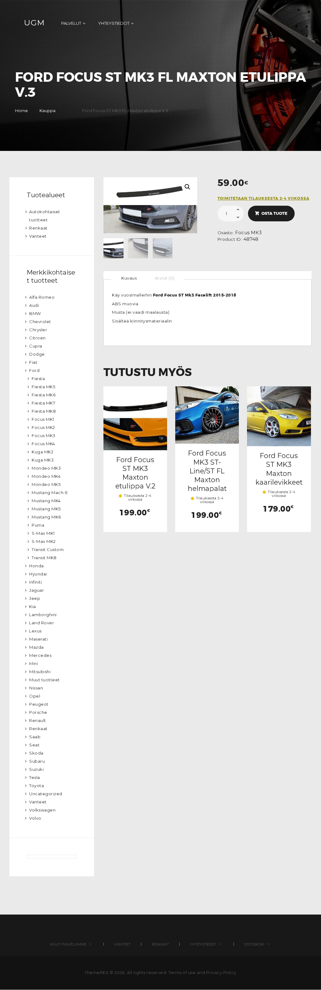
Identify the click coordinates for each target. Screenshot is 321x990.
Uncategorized (45, 793)
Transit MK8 (44, 557)
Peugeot (39, 704)
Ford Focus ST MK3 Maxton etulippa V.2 (135, 473)
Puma (38, 525)
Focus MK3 (248, 232)
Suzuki (36, 769)
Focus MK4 (43, 443)
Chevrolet (40, 321)
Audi (34, 305)
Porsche (38, 712)
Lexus (35, 630)
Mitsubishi (39, 671)
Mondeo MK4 (46, 476)
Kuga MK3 (43, 459)
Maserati (38, 639)
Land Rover (41, 622)
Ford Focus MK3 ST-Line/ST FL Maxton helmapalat (207, 470)
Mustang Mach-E (50, 492)
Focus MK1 (43, 419)
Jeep (34, 598)
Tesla (34, 777)
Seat (34, 744)
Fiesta (38, 378)
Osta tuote (274, 213)
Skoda (36, 752)
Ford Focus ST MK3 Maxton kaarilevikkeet (279, 468)
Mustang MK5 (46, 508)
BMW (35, 313)
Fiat (33, 362)
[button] (187, 187)
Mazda (36, 647)
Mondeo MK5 (46, 484)
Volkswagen (42, 809)
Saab (34, 736)
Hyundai (38, 573)
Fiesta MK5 (43, 386)
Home (21, 110)
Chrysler (38, 329)
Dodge (37, 354)
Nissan (36, 687)
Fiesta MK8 (44, 411)
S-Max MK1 (43, 533)
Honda (36, 565)
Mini (33, 663)
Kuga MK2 (42, 451)
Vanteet (38, 236)
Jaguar (36, 590)
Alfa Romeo (42, 297)
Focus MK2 (43, 427)
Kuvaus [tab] (129, 278)
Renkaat (38, 227)
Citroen (37, 337)
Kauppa (47, 110)
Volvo (35, 818)
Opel (34, 696)
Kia (32, 606)
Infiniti (35, 582)
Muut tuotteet (44, 679)
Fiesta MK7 (43, 402)
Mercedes (40, 655)
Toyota (36, 785)
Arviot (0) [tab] (165, 278)
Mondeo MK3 (46, 468)
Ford (34, 370)
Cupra (35, 345)
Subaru (37, 761)
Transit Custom (48, 549)
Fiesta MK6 (43, 394)
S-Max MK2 (44, 541)
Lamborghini (43, 614)
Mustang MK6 (46, 516)
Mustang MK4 (46, 500)
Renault (37, 720)
